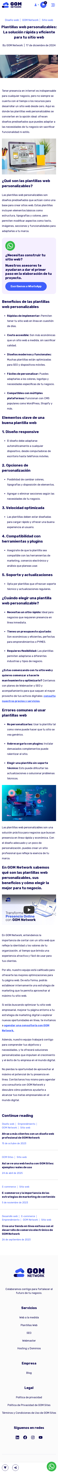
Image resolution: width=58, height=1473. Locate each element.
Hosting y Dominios (29, 1348)
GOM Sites (7, 1157)
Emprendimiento (26, 1124)
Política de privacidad (29, 1397)
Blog (29, 1372)
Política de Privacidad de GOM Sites (29, 1405)
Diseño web (12, 20)
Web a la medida (29, 1317)
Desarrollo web (10, 1216)
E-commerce (9, 1187)
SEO (29, 1332)
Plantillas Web (29, 1325)
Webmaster (29, 1340)
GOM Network (30, 20)
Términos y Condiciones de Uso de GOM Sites (29, 1412)
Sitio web (47, 20)
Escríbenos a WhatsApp (26, 286)
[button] (36, 4)
